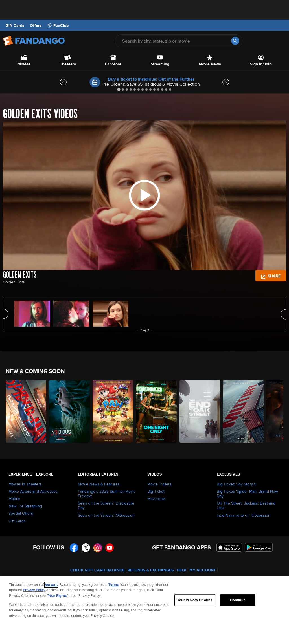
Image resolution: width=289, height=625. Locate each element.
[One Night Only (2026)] (156, 411)
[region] (144, 600)
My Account (202, 570)
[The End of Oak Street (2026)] (199, 411)
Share (274, 276)
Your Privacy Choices (195, 600)
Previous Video (5, 314)
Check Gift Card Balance (97, 570)
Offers (35, 25)
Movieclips (156, 498)
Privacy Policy (34, 590)
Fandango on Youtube (109, 547)
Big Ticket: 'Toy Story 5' (237, 484)
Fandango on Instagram (97, 547)
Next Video (283, 314)
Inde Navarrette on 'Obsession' (244, 515)
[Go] (235, 41)
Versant (51, 584)
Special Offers (20, 513)
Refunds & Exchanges (151, 570)
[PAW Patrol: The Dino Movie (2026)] (113, 411)
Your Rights (57, 595)
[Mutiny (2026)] (243, 411)
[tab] (118, 89)
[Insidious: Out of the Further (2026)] (69, 411)
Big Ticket (156, 491)
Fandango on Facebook (74, 547)
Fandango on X (86, 547)
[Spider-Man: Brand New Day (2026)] (26, 411)
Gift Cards (15, 25)
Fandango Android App (259, 547)
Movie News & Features (99, 484)
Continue (238, 600)
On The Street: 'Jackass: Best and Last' (246, 505)
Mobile (14, 498)
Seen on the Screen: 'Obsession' (106, 515)
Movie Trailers (159, 484)
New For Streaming (25, 506)
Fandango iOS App (229, 547)
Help (181, 570)
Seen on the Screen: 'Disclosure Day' (106, 505)
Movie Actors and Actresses (33, 491)
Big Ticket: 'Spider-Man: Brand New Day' (247, 493)
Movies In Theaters (25, 484)
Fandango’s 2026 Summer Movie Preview (107, 493)
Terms (113, 584)
